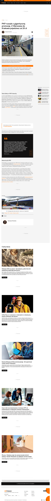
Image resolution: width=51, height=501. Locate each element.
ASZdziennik (10, 0)
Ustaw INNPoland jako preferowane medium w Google (18, 65)
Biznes (14, 2)
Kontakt (25, 495)
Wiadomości (8, 2)
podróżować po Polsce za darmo (7, 181)
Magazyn (25, 2)
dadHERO (18, 0)
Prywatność (33, 495)
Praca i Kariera (18, 2)
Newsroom (33, 492)
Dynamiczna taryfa (17, 164)
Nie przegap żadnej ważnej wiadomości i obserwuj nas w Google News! (18, 211)
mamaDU (14, 0)
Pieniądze (22, 2)
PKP (14, 106)
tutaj (27, 74)
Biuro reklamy (26, 491)
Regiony (12, 2)
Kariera (25, 492)
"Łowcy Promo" (7, 107)
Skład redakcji (26, 494)
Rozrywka (22, 0)
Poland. (2, 0)
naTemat (6, 0)
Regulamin (33, 494)
